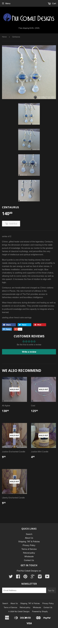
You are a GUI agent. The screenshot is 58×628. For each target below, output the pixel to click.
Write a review (29, 351)
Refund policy (29, 552)
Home (4, 36)
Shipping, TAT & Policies (29, 541)
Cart (54, 3)
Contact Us (29, 560)
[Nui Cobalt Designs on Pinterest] (25, 577)
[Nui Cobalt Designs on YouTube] (47, 577)
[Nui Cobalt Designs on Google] (33, 577)
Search (29, 534)
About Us (29, 537)
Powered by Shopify (40, 611)
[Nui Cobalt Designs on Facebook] (18, 577)
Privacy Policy (29, 545)
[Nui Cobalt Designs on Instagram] (40, 577)
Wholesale (29, 556)
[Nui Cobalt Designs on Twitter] (11, 577)
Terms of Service (29, 548)
